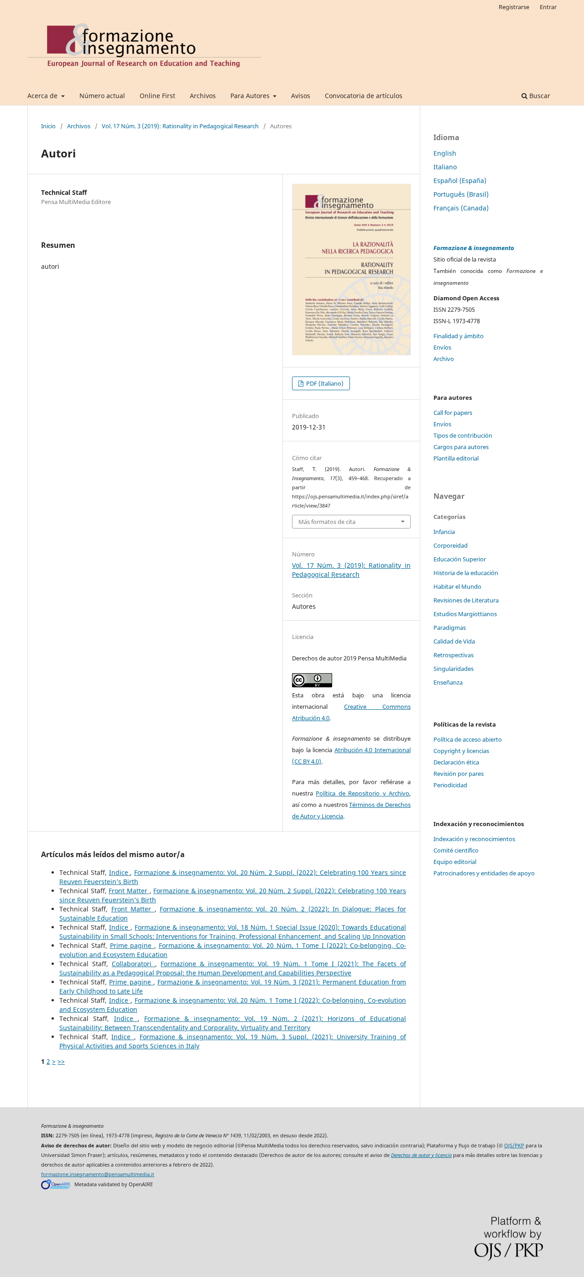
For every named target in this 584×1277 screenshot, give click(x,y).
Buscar (538, 95)
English (444, 153)
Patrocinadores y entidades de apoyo (484, 873)
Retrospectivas (453, 655)
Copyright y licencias (461, 751)
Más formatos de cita (326, 522)
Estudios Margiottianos (465, 614)
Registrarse (514, 7)
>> (61, 1061)
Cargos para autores (461, 447)
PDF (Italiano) (324, 383)
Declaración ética (456, 762)
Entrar (548, 7)
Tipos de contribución (462, 435)
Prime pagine (132, 945)
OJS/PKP (514, 1145)
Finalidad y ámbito (458, 336)
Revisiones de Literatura (466, 600)
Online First (157, 95)
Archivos (203, 95)
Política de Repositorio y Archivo (362, 793)
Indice (119, 872)
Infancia (444, 532)
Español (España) (459, 180)
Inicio (48, 126)
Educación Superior (459, 559)
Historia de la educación (465, 573)
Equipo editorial (454, 862)
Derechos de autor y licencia (421, 1155)
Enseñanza (448, 682)
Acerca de (43, 95)
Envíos (442, 347)
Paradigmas (449, 627)
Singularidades (453, 669)
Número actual (102, 95)
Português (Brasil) (461, 194)
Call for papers (452, 412)
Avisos (300, 95)
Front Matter (129, 890)
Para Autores (250, 95)
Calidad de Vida (454, 641)
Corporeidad (450, 545)
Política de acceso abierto (467, 739)
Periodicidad (450, 785)
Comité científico (456, 850)
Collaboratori (133, 963)
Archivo (443, 359)
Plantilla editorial (456, 458)
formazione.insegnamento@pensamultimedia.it (97, 1174)
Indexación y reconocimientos (474, 839)
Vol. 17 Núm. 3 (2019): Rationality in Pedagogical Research (180, 126)
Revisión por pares (458, 773)
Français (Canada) (461, 208)
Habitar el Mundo (457, 586)
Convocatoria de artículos (363, 95)
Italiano (445, 166)
